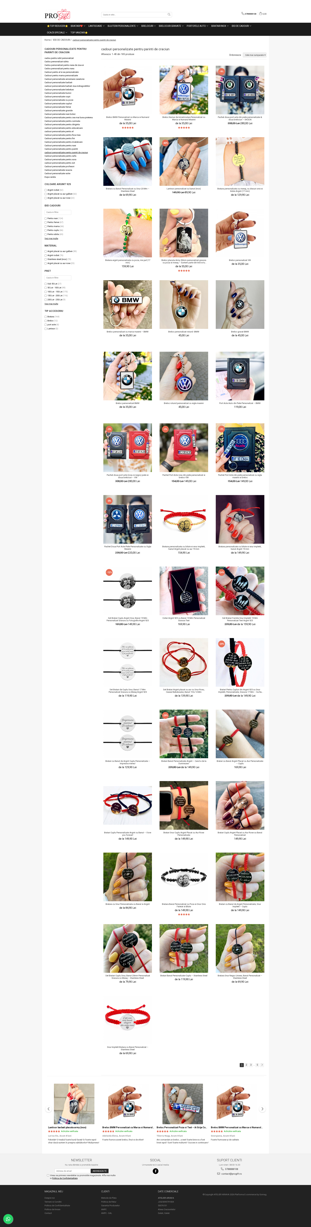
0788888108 (231, 1169)
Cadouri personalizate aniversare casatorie (64, 79)
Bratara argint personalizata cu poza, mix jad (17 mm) (127, 261)
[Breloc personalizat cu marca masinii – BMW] (127, 304)
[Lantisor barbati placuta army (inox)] (74, 1104)
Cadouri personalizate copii (57, 96)
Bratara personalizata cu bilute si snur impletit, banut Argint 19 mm (240, 547)
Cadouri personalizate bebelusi (59, 89)
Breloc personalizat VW (240, 260)
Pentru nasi (52, 218)
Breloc (50, 320)
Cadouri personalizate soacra (58, 170)
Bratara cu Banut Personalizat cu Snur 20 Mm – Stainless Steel (127, 189)
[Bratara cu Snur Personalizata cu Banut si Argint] (127, 877)
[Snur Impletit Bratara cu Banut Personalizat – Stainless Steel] (127, 1020)
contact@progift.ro (231, 1173)
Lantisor (51, 328)
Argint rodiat (53, 190)
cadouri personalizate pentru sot (60, 163)
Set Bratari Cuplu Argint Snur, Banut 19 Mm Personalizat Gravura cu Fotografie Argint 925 (128, 619)
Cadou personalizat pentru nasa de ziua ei (64, 65)
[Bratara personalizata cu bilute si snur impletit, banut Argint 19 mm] (240, 519)
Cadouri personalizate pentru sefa (60, 156)
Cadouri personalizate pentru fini (60, 138)
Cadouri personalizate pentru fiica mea (63, 135)
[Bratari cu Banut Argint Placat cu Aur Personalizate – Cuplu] (240, 734)
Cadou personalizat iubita (57, 61)
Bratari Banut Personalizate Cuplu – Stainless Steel (183, 975)
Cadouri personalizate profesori (59, 166)
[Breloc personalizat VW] (240, 233)
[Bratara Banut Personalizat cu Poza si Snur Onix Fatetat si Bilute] (184, 877)
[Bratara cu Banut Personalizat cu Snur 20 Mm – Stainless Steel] (127, 161)
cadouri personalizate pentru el (59, 131)
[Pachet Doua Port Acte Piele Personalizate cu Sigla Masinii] (127, 519)
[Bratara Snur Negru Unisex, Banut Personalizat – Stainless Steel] (240, 948)
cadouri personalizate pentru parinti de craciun (66, 152)
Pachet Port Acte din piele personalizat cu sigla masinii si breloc (240, 476)
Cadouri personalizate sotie (57, 173)
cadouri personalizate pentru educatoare (64, 128)
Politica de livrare (52, 1209)
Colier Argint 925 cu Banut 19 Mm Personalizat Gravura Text (183, 619)
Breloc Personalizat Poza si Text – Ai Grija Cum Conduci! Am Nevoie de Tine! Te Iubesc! (204, 1127)
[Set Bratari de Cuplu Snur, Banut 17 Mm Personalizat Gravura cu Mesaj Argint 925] (127, 662)
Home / (49, 40)
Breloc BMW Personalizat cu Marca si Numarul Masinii (127, 118)
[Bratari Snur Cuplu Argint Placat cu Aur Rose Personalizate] (184, 805)
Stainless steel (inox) (57, 259)
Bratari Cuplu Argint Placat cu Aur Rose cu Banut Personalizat (240, 833)
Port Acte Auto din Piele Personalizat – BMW (240, 403)
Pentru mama (53, 226)
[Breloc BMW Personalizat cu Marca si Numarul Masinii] (127, 90)
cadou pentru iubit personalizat (59, 58)
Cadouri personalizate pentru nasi (60, 145)
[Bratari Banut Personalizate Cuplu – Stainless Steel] (184, 948)
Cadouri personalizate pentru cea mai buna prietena (69, 117)
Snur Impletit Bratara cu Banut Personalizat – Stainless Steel (127, 1048)
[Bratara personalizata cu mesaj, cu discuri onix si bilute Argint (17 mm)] (240, 161)
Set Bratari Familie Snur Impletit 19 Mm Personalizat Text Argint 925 (240, 619)
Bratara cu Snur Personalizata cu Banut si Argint (128, 904)
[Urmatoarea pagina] (262, 1065)
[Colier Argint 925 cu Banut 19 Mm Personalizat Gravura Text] (184, 591)
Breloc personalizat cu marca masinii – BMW (128, 331)
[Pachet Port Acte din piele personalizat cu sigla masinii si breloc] (240, 447)
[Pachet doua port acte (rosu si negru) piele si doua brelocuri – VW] (127, 447)
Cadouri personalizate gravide (59, 110)
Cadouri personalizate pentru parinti (61, 149)
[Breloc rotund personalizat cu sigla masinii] (184, 376)
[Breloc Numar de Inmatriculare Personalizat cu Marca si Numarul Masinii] (184, 90)
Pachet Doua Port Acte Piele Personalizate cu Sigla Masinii (127, 547)
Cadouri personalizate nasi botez (60, 114)
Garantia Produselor (110, 1205)
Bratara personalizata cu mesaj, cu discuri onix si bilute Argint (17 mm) (240, 189)
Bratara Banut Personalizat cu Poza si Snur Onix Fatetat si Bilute (184, 905)
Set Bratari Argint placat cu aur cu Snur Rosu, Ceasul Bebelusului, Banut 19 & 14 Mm (184, 690)
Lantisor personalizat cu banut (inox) (184, 188)
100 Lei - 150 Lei (54, 291)
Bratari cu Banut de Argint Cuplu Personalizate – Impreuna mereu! (127, 762)
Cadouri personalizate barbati (58, 82)
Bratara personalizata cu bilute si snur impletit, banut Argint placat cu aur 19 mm (183, 547)
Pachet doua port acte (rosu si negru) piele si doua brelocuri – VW (128, 476)
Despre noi (50, 1198)
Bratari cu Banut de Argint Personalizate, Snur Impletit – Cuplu (240, 905)
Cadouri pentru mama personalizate (61, 75)
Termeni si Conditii (53, 1202)
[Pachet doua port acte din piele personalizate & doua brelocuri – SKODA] (240, 90)
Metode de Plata (108, 1198)
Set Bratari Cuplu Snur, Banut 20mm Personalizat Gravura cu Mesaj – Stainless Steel (127, 976)
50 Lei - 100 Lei (54, 287)
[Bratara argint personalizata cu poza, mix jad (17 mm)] (127, 233)
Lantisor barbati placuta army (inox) (67, 1127)
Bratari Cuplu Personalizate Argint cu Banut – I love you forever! (127, 833)
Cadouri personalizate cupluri (58, 103)
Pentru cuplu (53, 230)
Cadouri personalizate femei (58, 107)
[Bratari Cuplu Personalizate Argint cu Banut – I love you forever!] (127, 805)
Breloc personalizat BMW (127, 403)
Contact (48, 1213)
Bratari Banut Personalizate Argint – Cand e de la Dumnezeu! (183, 762)
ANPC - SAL (106, 1213)
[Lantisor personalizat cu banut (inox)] (184, 161)
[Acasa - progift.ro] (61, 14)
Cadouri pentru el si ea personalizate (62, 72)
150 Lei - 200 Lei (54, 295)
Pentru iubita (53, 234)
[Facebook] (155, 1171)
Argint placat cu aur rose (58, 198)
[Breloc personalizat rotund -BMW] (184, 304)
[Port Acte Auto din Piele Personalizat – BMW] (240, 376)
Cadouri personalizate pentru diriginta (62, 124)
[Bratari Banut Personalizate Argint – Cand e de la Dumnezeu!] (184, 734)
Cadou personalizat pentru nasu (59, 68)
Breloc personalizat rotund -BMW (183, 331)
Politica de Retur (108, 1202)
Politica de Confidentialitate (65, 1178)
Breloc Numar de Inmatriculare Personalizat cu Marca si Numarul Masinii (183, 118)
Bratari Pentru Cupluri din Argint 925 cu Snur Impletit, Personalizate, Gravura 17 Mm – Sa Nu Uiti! (240, 690)
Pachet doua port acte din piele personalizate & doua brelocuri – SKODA (240, 118)
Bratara (50, 316)
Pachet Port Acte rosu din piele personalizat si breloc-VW (183, 476)
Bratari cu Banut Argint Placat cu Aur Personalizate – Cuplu (240, 762)
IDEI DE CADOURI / (62, 40)
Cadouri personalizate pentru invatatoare (63, 142)
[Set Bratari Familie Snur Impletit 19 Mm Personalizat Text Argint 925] (240, 591)
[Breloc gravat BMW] (240, 304)
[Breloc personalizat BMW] (127, 376)
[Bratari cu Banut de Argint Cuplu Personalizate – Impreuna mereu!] (127, 734)
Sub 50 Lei (52, 283)
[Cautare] (169, 14)
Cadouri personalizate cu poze (59, 100)
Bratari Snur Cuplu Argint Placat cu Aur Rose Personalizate (183, 833)
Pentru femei (53, 222)
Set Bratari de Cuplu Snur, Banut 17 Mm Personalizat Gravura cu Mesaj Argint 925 (128, 690)
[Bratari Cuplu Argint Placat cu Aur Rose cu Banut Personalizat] (240, 805)
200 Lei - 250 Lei (54, 299)
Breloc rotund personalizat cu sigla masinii (184, 403)
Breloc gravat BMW (240, 331)
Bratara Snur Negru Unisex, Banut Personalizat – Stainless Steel (240, 976)
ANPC (104, 1209)
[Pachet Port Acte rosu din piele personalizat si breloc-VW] (184, 447)
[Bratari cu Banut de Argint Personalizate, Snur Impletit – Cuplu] (240, 877)
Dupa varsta (50, 177)
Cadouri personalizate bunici (58, 93)
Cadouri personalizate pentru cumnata (62, 121)
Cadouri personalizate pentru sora (60, 159)
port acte (51, 324)
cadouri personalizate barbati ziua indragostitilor (67, 86)
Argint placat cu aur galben (60, 194)
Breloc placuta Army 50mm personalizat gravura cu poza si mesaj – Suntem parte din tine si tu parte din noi (183, 261)
